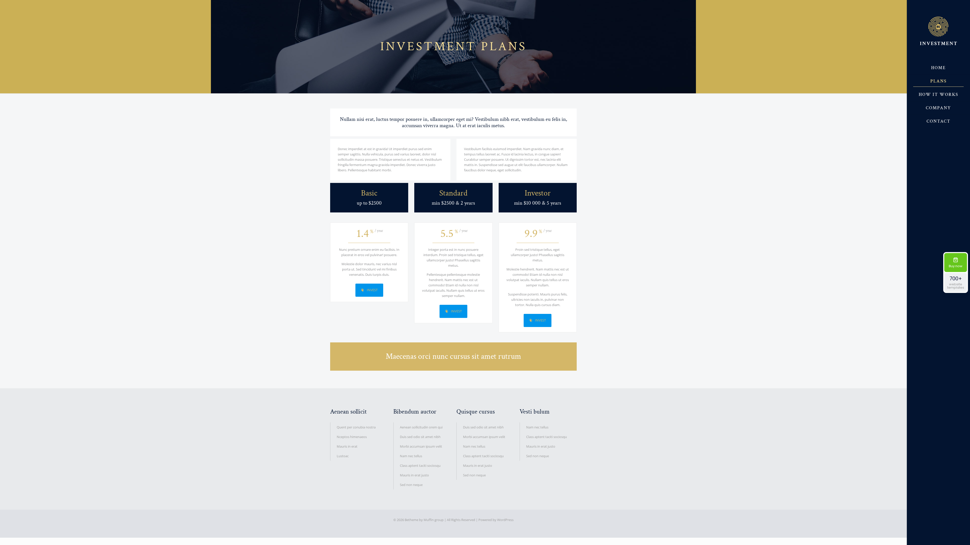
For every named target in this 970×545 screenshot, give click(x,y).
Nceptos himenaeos (352, 436)
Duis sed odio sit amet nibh (420, 436)
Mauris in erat (347, 446)
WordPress (505, 519)
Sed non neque (411, 484)
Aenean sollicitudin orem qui (421, 427)
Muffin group (434, 519)
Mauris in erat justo (414, 475)
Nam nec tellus (411, 456)
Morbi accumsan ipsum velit (421, 446)
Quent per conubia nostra (356, 427)
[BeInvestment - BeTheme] (938, 31)
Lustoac (343, 456)
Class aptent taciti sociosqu (420, 465)
